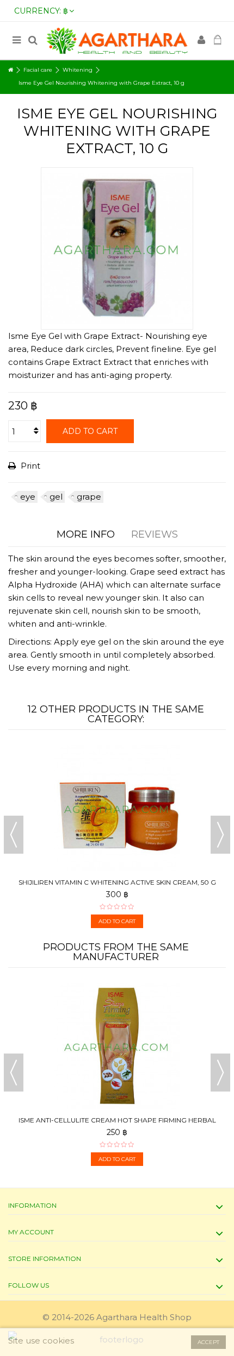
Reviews (154, 534)
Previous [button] (13, 835)
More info (86, 534)
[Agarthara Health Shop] (117, 40)
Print (29, 466)
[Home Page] (10, 70)
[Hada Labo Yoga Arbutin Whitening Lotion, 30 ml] (117, 808)
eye (27, 496)
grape (89, 496)
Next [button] (220, 835)
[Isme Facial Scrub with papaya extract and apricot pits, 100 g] (127, 1046)
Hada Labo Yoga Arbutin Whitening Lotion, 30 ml (117, 882)
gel (56, 496)
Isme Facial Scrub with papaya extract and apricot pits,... (128, 1124)
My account (31, 1232)
